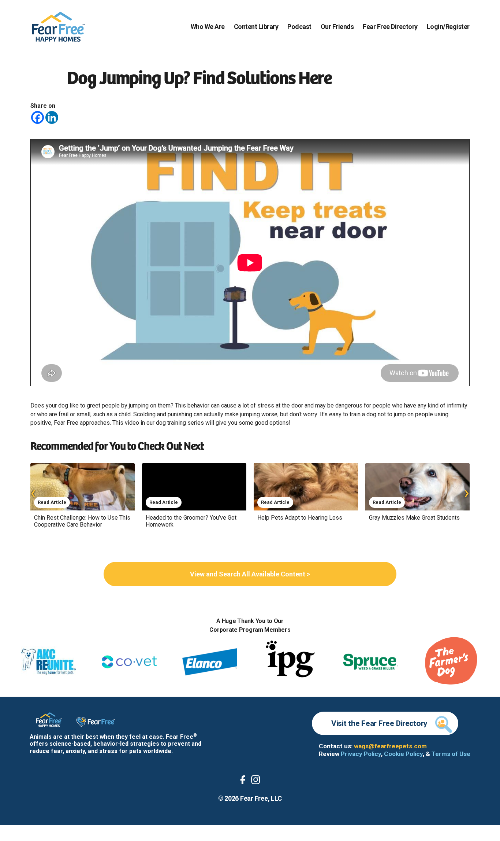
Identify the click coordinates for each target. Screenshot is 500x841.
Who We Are (208, 26)
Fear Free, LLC (261, 798)
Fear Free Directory (390, 26)
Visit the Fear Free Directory (379, 723)
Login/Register (448, 26)
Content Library (256, 26)
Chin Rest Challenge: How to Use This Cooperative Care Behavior (82, 521)
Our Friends (337, 26)
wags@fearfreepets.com (390, 746)
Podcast (299, 26)
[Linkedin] (51, 117)
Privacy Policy (361, 753)
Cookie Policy (403, 753)
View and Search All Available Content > (250, 574)
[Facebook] (37, 117)
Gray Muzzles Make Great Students (414, 517)
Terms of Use (451, 753)
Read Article (52, 502)
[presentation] (33, 492)
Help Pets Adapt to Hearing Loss (299, 517)
